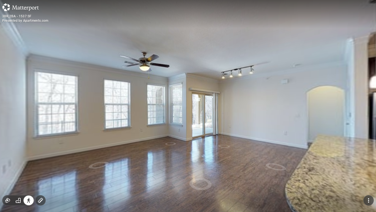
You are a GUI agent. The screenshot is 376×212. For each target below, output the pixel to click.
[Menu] (368, 200)
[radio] (7, 200)
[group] (18, 200)
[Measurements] (40, 200)
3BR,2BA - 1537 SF (16, 16)
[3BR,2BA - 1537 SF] (188, 106)
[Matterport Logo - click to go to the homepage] (20, 7)
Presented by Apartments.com (25, 21)
